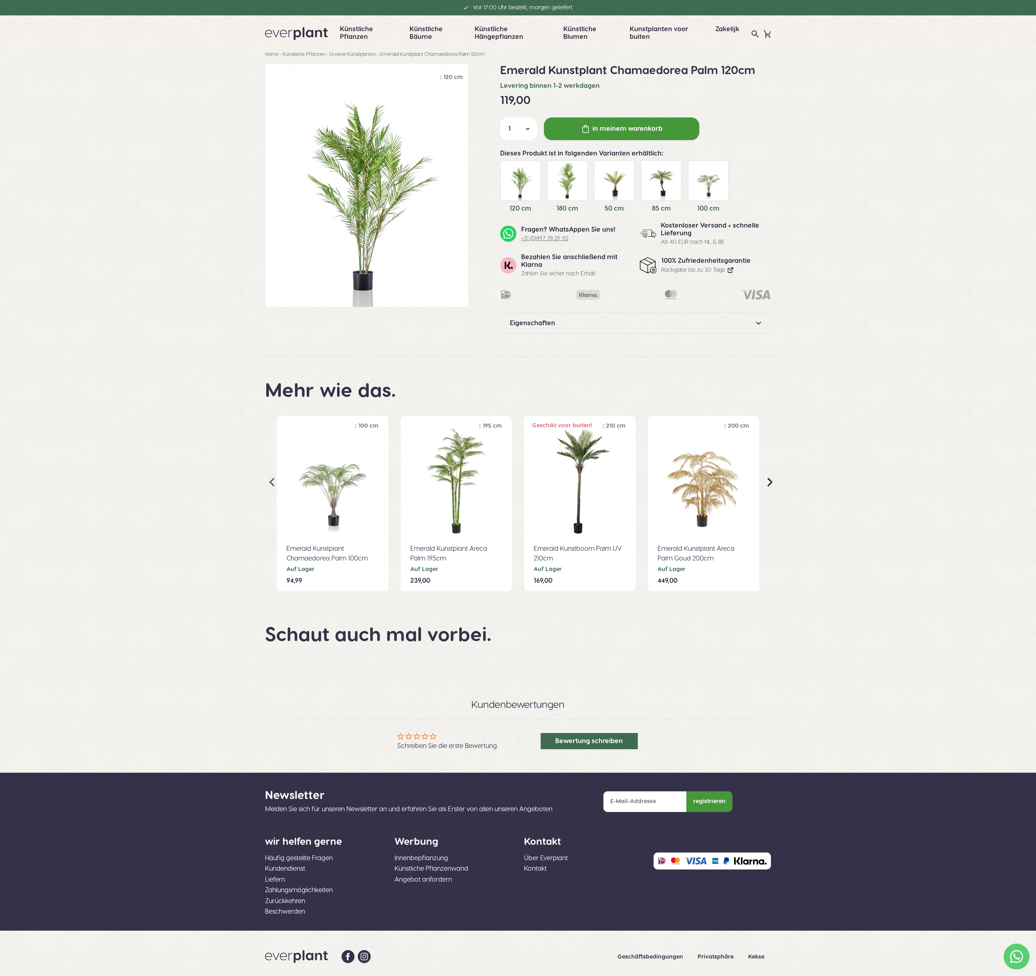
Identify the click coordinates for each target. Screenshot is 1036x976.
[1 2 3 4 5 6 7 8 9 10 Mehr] (518, 128)
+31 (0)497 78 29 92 (544, 238)
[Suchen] (755, 34)
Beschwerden (285, 911)
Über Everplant (546, 858)
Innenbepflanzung (421, 858)
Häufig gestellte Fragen (299, 858)
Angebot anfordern (423, 879)
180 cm (567, 208)
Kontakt (535, 868)
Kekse (756, 957)
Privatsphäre (716, 957)
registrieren (709, 801)
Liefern (275, 879)
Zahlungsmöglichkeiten (299, 890)
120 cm (520, 208)
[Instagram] (364, 956)
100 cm (708, 208)
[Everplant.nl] (296, 33)
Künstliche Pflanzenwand (431, 868)
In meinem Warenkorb (627, 129)
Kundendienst (285, 868)
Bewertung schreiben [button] (589, 741)
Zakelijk (727, 29)
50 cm (614, 208)
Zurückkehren (285, 901)
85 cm (661, 208)
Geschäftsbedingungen (651, 957)
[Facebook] (348, 956)
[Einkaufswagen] (767, 34)
